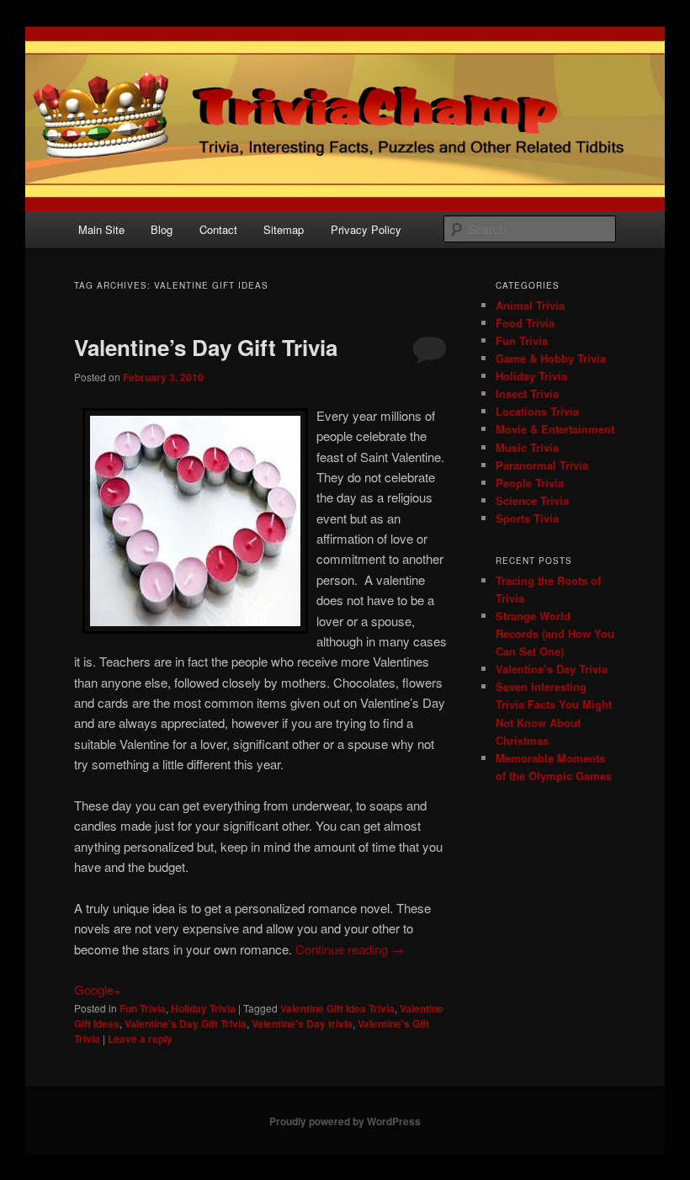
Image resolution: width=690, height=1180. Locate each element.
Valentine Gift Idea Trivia (337, 1008)
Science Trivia (532, 500)
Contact (218, 229)
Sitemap (283, 229)
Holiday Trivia (203, 1008)
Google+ (97, 989)
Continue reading (349, 949)
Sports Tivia (527, 518)
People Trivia (530, 483)
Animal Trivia (530, 305)
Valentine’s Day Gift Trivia (205, 347)
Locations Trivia (537, 411)
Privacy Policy (366, 229)
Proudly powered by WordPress (345, 1121)
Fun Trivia (142, 1008)
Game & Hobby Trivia (551, 358)
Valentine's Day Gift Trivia (186, 1023)
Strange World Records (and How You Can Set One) (555, 633)
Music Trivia (527, 447)
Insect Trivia (527, 393)
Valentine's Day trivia (302, 1023)
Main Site (101, 229)
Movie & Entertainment (555, 429)
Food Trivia (525, 323)
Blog (161, 229)
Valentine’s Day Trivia (552, 669)
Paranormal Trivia (542, 465)
